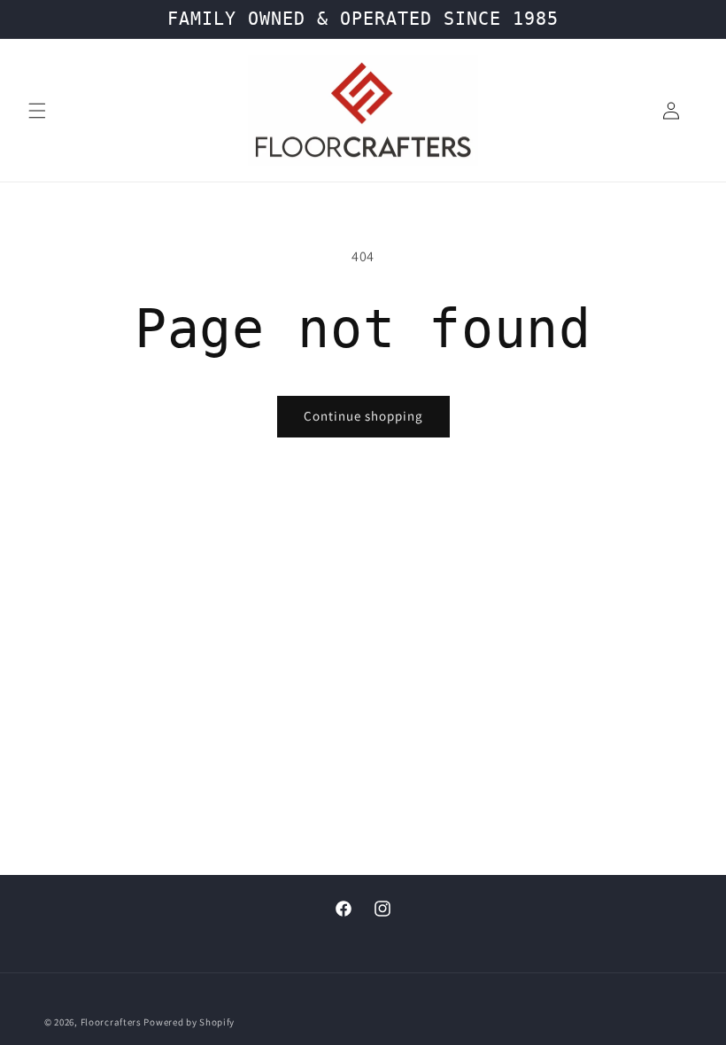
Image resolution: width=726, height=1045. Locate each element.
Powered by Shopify (189, 1022)
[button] (37, 110)
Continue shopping (363, 415)
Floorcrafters (112, 1022)
